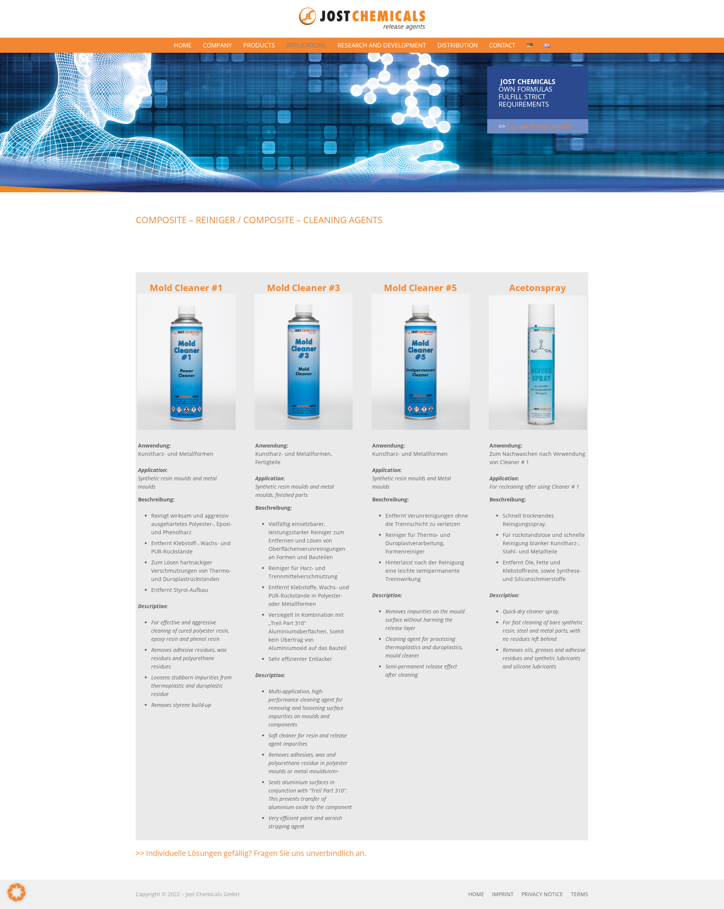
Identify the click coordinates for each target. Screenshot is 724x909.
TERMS (579, 894)
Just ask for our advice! (539, 126)
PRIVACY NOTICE (542, 894)
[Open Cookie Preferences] (17, 899)
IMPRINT (503, 894)
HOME (476, 894)
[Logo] (362, 19)
